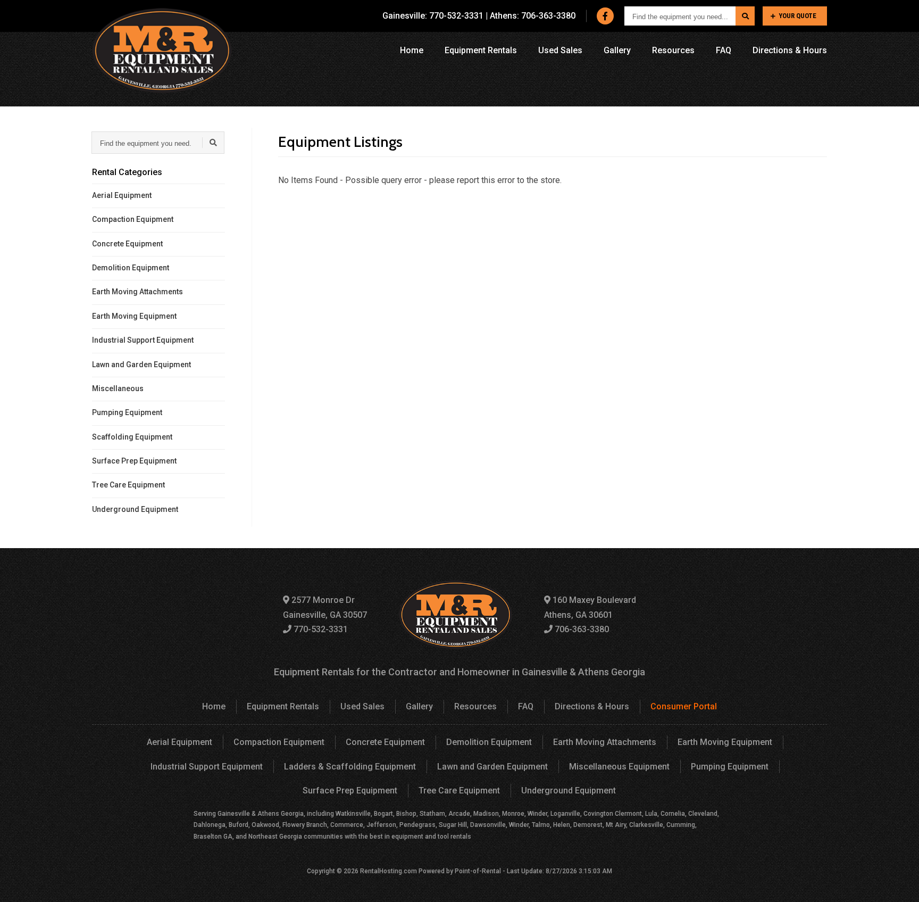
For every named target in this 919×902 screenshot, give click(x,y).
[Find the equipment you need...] (745, 16)
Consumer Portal (683, 706)
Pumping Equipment (127, 412)
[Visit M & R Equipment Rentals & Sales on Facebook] (605, 15)
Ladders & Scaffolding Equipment (350, 767)
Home (411, 50)
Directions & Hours (790, 50)
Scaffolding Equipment (132, 437)
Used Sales (560, 50)
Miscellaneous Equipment (619, 767)
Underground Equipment (135, 509)
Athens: (532, 16)
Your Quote (797, 16)
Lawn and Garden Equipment (141, 364)
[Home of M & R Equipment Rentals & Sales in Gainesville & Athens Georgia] (162, 50)
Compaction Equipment (132, 219)
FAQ (723, 50)
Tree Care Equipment (128, 485)
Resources (673, 50)
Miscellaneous (118, 388)
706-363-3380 (581, 629)
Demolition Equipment (130, 267)
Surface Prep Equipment (134, 461)
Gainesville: (432, 16)
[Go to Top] (898, 882)
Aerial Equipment (122, 195)
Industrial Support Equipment (143, 340)
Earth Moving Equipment (134, 316)
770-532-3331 (319, 629)
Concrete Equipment (127, 243)
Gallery (617, 50)
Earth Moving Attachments (137, 291)
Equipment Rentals (481, 50)
